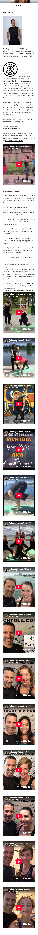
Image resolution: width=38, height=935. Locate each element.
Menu (20, 5)
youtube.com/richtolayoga (14, 141)
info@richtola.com (14, 129)
